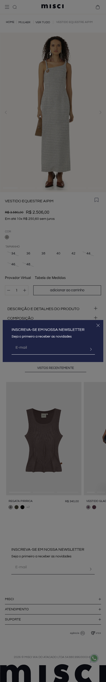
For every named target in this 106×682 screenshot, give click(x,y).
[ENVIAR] (89, 349)
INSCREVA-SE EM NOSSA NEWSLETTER (48, 330)
